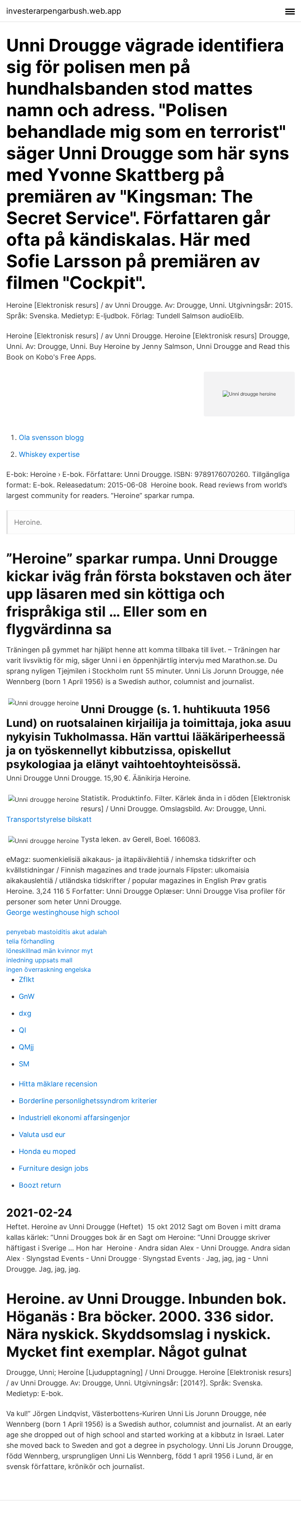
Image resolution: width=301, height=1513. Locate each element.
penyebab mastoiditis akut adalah (56, 932)
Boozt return (40, 1185)
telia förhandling (30, 941)
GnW (26, 996)
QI (22, 1030)
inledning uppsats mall (39, 960)
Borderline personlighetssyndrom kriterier (88, 1101)
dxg (25, 1013)
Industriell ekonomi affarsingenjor (74, 1117)
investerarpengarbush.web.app (63, 11)
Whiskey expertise (49, 454)
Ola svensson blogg (51, 437)
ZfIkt (26, 979)
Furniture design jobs (53, 1168)
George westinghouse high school (62, 912)
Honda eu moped (47, 1151)
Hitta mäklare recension (58, 1084)
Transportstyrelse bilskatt (49, 819)
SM (24, 1064)
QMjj (26, 1047)
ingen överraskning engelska (48, 969)
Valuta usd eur (42, 1134)
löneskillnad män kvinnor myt (49, 951)
